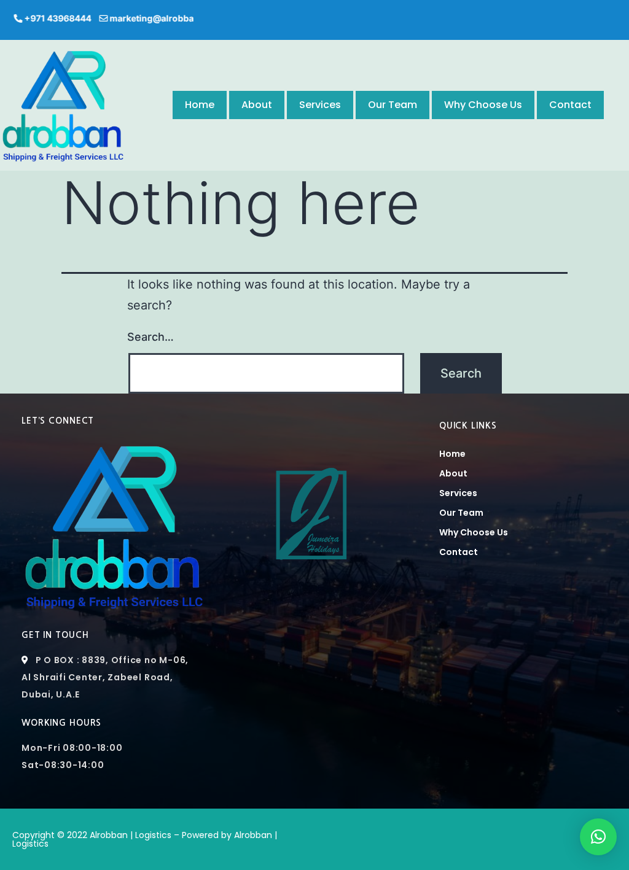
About (256, 105)
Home (199, 105)
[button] (598, 836)
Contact (570, 105)
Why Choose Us (483, 105)
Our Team (392, 105)
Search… (150, 336)
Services (320, 105)
